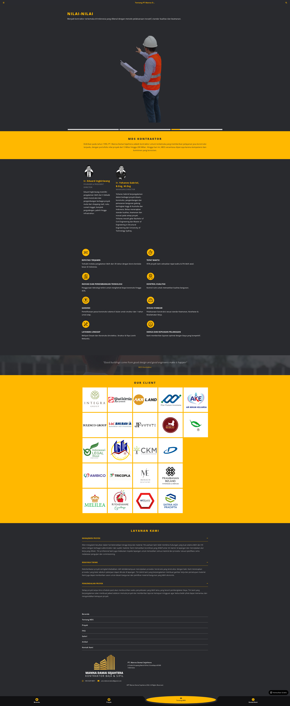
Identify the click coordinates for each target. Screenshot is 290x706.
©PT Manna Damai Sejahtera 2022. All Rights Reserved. (145, 685)
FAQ (84, 631)
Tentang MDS (87, 619)
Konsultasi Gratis (280, 692)
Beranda (85, 614)
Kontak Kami (87, 647)
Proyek (85, 625)
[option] (148, 67)
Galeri (84, 636)
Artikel (85, 642)
